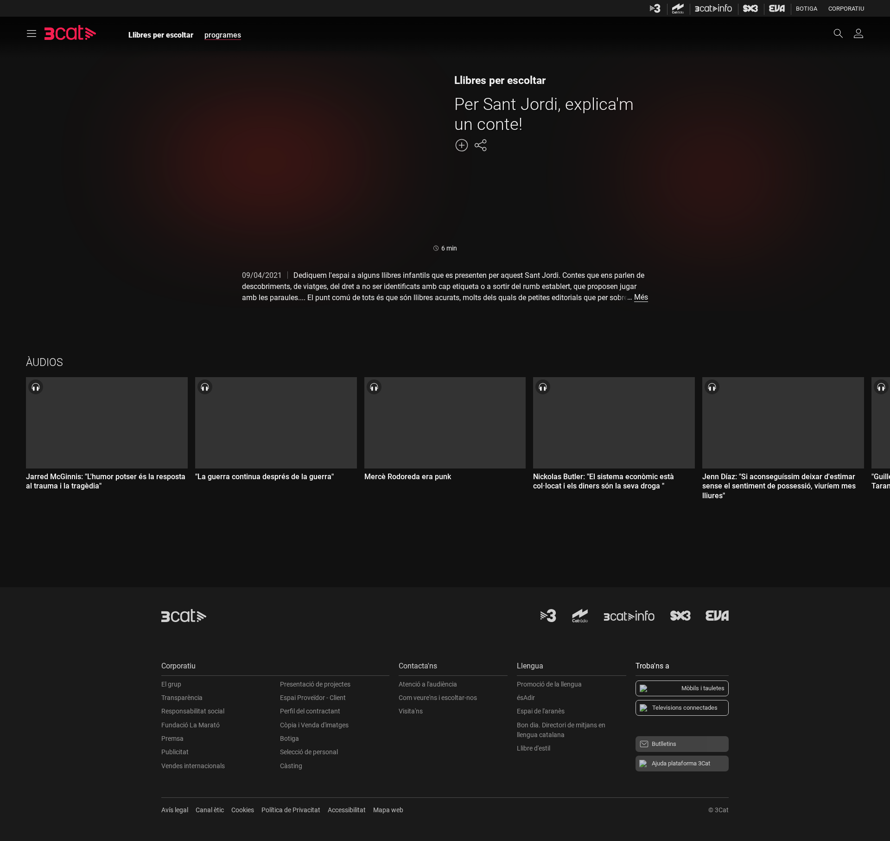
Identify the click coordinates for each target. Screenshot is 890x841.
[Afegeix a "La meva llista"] (461, 145)
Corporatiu (846, 8)
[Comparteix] (480, 145)
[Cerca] (843, 33)
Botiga (806, 8)
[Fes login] (858, 33)
